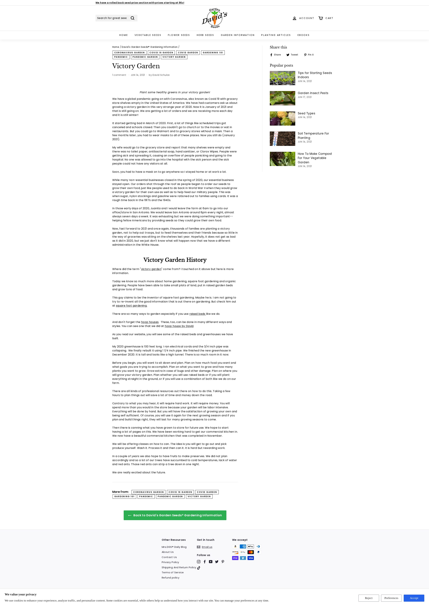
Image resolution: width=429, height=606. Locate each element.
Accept (414, 598)
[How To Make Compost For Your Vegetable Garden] (282, 159)
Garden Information (238, 35)
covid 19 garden (161, 52)
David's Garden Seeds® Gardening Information (149, 47)
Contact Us (169, 557)
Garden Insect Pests (313, 93)
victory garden (174, 57)
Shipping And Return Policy (179, 567)
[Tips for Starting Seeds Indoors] (282, 78)
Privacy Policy (170, 562)
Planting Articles (276, 35)
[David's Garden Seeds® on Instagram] (198, 562)
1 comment (119, 75)
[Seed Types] (282, 118)
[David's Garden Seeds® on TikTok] (198, 568)
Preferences (391, 598)
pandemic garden (145, 57)
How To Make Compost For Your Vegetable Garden (315, 158)
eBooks (304, 35)
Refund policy (170, 577)
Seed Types (306, 113)
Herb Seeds (205, 35)
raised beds (197, 314)
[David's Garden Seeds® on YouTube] (210, 562)
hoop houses (150, 322)
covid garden (188, 52)
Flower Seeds (179, 35)
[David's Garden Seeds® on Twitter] (217, 562)
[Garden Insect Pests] (282, 98)
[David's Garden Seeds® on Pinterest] (223, 562)
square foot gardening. (131, 306)
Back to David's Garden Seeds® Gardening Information (177, 515)
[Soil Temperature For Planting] (282, 138)
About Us (168, 552)
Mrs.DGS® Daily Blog (174, 547)
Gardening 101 (213, 52)
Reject (369, 598)
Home (123, 35)
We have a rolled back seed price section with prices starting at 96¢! (140, 2)
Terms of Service (173, 572)
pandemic (121, 57)
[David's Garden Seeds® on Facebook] (204, 562)
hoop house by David (179, 326)
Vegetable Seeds (148, 35)
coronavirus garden (129, 52)
